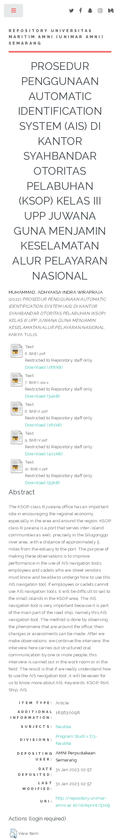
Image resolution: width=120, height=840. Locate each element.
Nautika (63, 726)
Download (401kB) (44, 453)
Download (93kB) (42, 482)
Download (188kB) (44, 367)
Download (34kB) (42, 396)
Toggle (14, 12)
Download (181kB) (43, 424)
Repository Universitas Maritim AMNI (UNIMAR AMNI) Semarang (56, 37)
